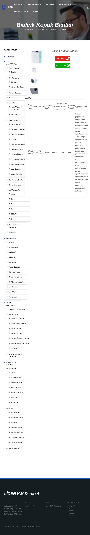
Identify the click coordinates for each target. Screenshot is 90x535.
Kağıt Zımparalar (16, 397)
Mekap (13, 194)
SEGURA (14, 214)
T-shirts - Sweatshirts (15, 277)
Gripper (13, 199)
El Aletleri (14, 139)
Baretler (13, 72)
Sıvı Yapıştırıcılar (14, 448)
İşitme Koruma (13, 103)
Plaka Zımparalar (16, 382)
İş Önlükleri (12, 262)
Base (12, 209)
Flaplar (13, 372)
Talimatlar (14, 348)
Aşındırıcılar (12, 368)
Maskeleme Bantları (17, 417)
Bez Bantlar (14, 422)
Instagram (71, 513)
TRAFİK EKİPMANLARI (65, 4)
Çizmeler (14, 219)
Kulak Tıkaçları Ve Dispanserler (16, 108)
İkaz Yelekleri (13, 292)
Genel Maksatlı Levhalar (18, 323)
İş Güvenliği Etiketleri (17, 318)
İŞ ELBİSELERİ (50, 4)
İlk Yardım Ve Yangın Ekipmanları (15, 355)
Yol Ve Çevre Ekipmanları (17, 309)
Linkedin (71, 511)
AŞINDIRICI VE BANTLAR (21, 11)
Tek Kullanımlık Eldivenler (19, 159)
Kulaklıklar (14, 114)
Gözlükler (14, 82)
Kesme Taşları (15, 402)
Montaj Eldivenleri (16, 174)
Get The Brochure (11, 462)
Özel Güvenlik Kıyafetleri (16, 282)
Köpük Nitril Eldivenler (18, 129)
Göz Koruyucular (14, 78)
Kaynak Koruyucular (15, 185)
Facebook (71, 506)
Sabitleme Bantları (16, 427)
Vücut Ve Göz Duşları (17, 87)
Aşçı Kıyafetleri (13, 287)
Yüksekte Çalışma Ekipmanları (14, 226)
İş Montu (11, 242)
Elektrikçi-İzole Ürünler (16, 180)
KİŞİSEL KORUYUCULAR (34, 4)
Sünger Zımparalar (17, 392)
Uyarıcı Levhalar (16, 328)
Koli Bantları (15, 412)
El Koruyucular (13, 120)
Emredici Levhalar (16, 333)
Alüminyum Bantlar (17, 432)
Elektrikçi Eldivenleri (17, 164)
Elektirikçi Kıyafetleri (15, 272)
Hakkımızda (18, 4)
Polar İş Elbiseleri (14, 267)
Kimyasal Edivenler (17, 154)
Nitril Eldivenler (16, 124)
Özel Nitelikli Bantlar (17, 437)
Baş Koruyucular (14, 68)
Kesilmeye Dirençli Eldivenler (20, 144)
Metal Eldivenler (16, 169)
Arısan (13, 204)
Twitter (70, 508)
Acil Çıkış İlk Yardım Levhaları (20, 338)
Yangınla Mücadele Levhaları (20, 343)
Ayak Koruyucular (14, 190)
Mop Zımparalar (16, 377)
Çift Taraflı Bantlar (16, 442)
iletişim (35, 11)
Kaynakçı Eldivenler (17, 149)
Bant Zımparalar (16, 387)
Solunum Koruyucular (15, 93)
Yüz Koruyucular (14, 98)
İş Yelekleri (12, 252)
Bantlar (11, 408)
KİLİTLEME (12, 232)
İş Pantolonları (13, 247)
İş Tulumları (12, 257)
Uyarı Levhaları (13, 314)
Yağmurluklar (13, 297)
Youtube (71, 515)
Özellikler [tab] (28, 98)
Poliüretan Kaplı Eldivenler (19, 134)
